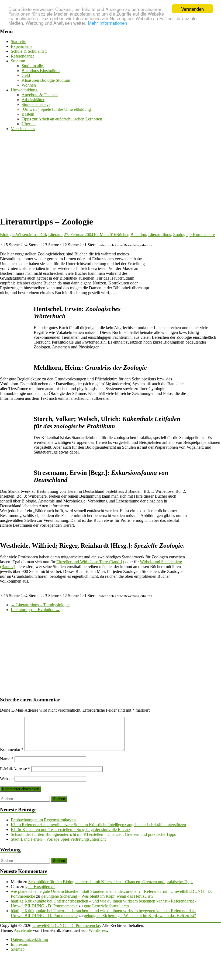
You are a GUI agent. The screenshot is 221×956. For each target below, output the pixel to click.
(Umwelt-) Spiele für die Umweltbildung (56, 109)
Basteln (28, 114)
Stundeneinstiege (36, 104)
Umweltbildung (24, 90)
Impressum (20, 944)
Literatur (55, 234)
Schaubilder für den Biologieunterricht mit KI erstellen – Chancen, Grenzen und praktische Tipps (93, 834)
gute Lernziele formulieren (106, 906)
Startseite (18, 41)
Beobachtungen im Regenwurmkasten (43, 820)
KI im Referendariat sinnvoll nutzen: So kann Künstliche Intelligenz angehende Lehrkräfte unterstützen (98, 824)
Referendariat (22, 56)
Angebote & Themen (40, 94)
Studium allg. (33, 65)
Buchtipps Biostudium (41, 70)
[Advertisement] (110, 173)
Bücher (122, 234)
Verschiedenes (23, 128)
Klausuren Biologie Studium (46, 80)
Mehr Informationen (107, 22)
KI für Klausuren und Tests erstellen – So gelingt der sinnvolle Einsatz (70, 829)
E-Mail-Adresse (15, 768)
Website (6, 778)
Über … (29, 124)
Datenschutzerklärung (29, 939)
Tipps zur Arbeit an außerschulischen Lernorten (62, 119)
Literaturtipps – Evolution (35, 609)
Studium (18, 61)
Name (6, 759)
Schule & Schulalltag (29, 51)
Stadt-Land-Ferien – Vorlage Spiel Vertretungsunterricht (58, 839)
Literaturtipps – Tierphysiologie (40, 604)
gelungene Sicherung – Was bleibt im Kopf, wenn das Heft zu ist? (97, 896)
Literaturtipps (159, 234)
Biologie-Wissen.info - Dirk (23, 234)
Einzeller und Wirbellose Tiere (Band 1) (90, 561)
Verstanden (192, 8)
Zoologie (180, 234)
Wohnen (29, 85)
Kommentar (11, 749)
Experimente (21, 46)
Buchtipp (138, 234)
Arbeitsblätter (33, 99)
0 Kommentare (202, 234)
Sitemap (18, 949)
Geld (26, 75)
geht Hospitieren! (40, 886)
